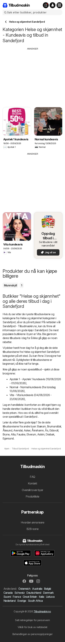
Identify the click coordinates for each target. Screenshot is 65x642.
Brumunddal (54, 426)
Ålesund (7, 430)
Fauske (21, 434)
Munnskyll (10, 285)
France (17, 596)
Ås (46, 430)
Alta (13, 434)
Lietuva (50, 596)
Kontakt (32, 483)
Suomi (7, 596)
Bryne (6, 434)
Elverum (31, 434)
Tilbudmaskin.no (42, 611)
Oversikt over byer (32, 490)
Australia (37, 588)
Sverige (21, 600)
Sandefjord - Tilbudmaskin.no (20, 326)
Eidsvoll (53, 430)
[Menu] (59, 5)
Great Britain (30, 596)
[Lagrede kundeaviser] (46, 5)
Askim (40, 434)
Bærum (41, 426)
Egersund (8, 438)
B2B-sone (33, 529)
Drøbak (50, 434)
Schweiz (19, 592)
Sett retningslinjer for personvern (32, 620)
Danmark (48, 592)
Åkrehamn (38, 430)
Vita (38, 334)
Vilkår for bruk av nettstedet (32, 627)
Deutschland (33, 592)
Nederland (9, 600)
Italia (41, 596)
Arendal (17, 430)
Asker (27, 430)
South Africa (35, 600)
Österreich (24, 588)
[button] (52, 5)
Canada (8, 592)
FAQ (32, 476)
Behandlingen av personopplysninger (32, 634)
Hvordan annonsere (32, 522)
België (47, 588)
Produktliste (32, 496)
